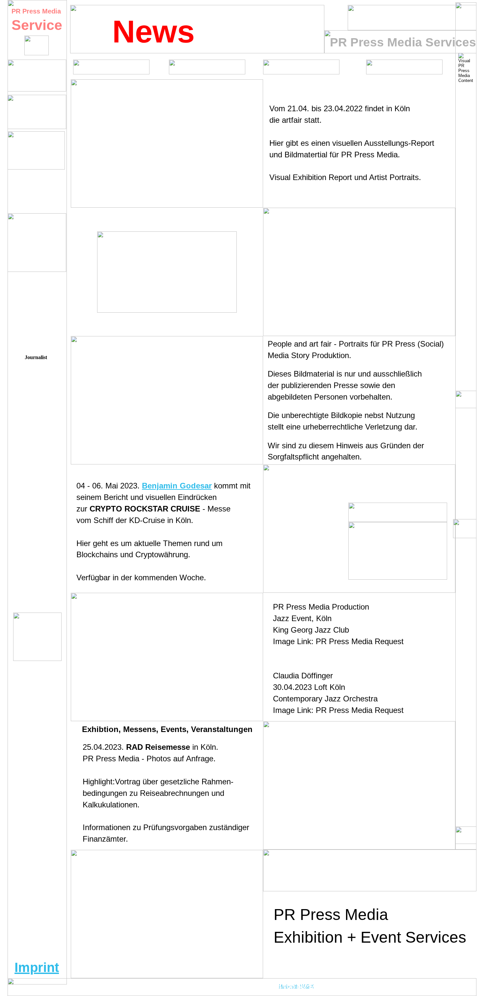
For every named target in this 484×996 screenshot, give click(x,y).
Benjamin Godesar (177, 485)
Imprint (36, 967)
